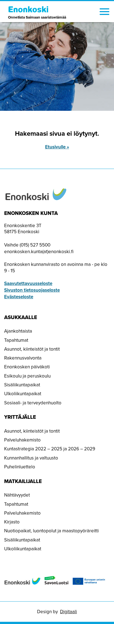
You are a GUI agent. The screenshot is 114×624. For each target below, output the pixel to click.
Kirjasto (12, 521)
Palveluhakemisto (22, 439)
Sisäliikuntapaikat (22, 384)
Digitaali (68, 611)
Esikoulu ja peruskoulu (27, 376)
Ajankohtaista (18, 331)
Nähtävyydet (17, 495)
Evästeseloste (18, 296)
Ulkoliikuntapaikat (22, 393)
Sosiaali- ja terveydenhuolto (32, 402)
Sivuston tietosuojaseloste (32, 290)
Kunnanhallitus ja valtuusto (31, 457)
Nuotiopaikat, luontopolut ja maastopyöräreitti (51, 530)
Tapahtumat (16, 340)
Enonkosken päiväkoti (27, 366)
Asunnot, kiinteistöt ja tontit (32, 349)
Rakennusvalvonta (23, 358)
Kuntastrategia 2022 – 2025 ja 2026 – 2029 (49, 448)
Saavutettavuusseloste (28, 283)
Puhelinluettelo (19, 466)
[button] (104, 12)
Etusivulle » (57, 146)
